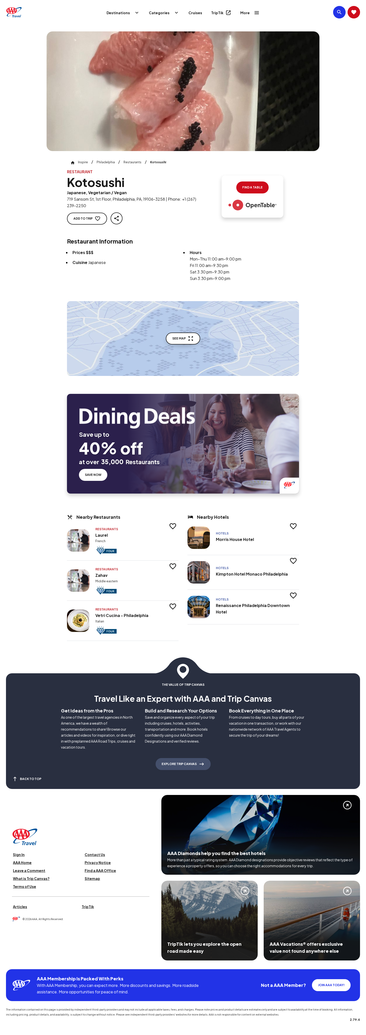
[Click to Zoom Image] (183, 91)
